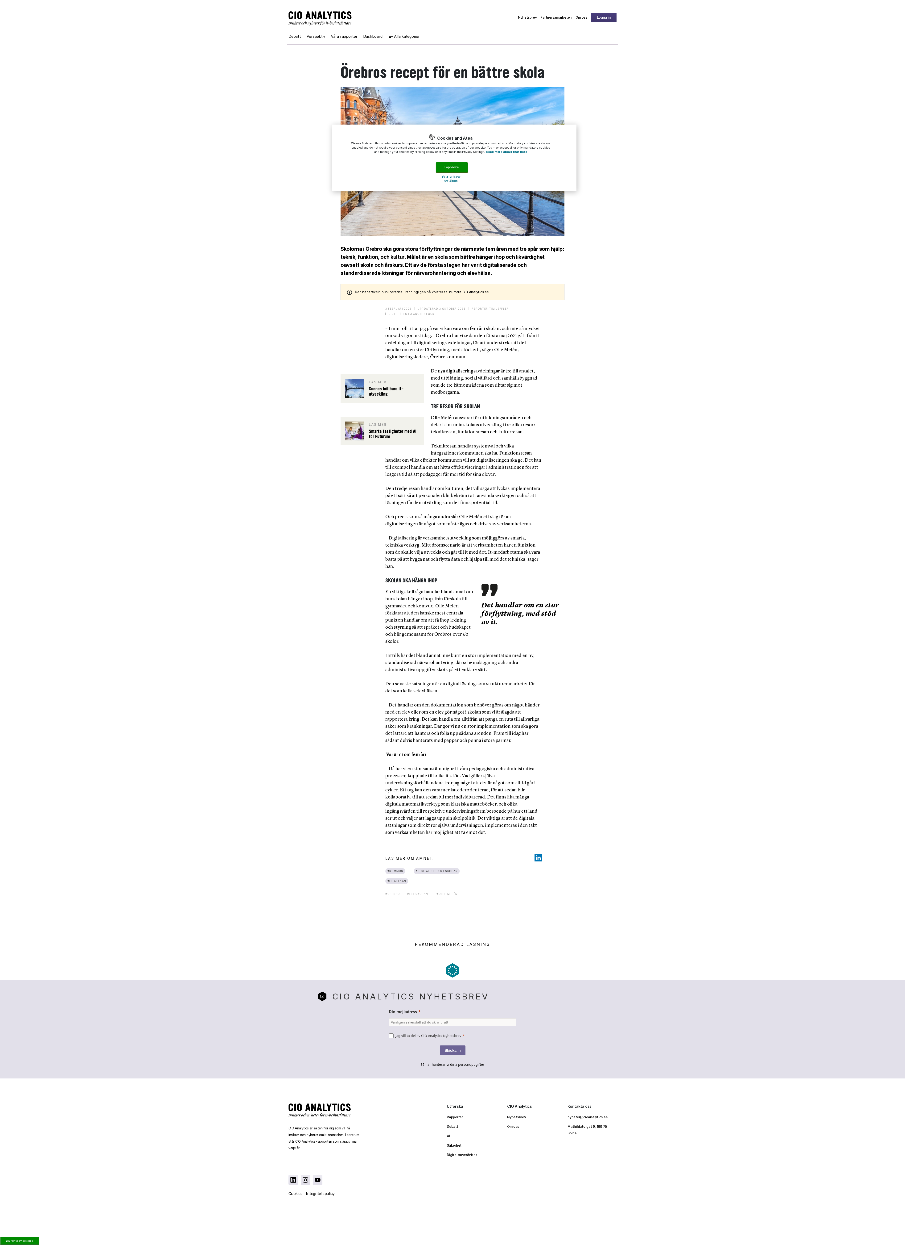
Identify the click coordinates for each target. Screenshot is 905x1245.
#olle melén (447, 894)
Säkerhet (454, 1145)
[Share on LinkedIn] (538, 857)
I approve (451, 167)
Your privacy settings (19, 1240)
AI (448, 1136)
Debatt (294, 36)
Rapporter (455, 1117)
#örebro (392, 894)
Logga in (604, 17)
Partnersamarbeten (556, 17)
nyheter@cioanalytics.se (588, 1117)
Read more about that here (506, 152)
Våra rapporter (344, 36)
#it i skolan (417, 894)
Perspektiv (316, 36)
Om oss (582, 17)
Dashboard (373, 36)
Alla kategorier (407, 36)
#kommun (395, 871)
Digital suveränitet (462, 1155)
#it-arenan (396, 881)
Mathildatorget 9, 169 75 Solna (587, 1129)
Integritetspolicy (320, 1193)
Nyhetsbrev (527, 17)
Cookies (295, 1193)
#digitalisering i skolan (437, 871)
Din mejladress (403, 1011)
